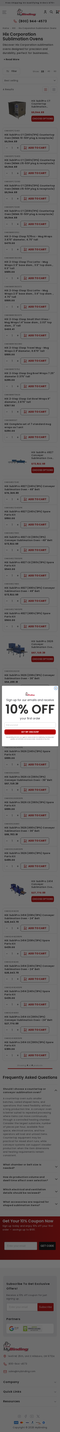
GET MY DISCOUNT (30, 732)
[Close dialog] (55, 688)
